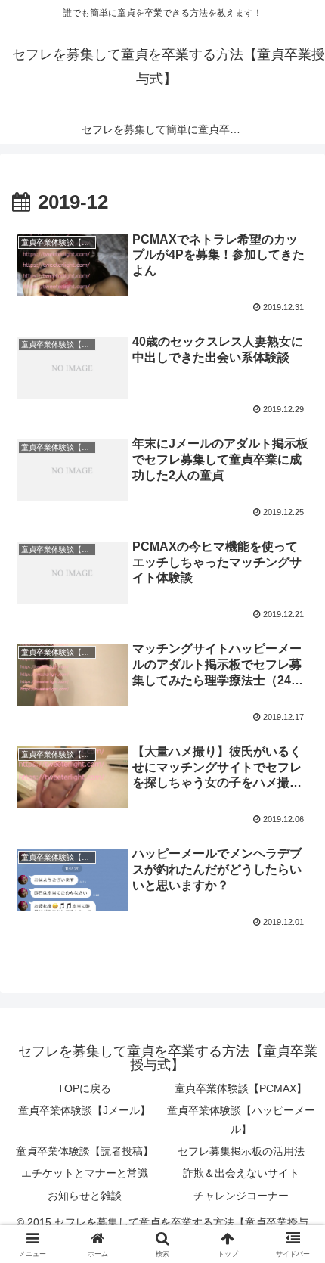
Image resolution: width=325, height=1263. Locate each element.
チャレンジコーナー (241, 1196)
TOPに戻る (84, 1088)
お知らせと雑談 (85, 1196)
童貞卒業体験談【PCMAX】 (241, 1088)
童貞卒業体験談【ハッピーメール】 (241, 1119)
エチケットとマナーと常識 (84, 1173)
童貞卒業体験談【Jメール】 (84, 1110)
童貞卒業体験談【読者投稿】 (84, 1151)
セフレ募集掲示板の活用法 (241, 1151)
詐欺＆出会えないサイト (241, 1173)
